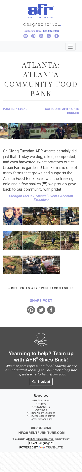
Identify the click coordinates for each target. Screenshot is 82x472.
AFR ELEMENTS (41, 406)
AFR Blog (41, 403)
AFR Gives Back (41, 400)
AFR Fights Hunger (70, 111)
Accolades (41, 409)
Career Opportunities (41, 419)
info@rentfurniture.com (41, 432)
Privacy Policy (62, 438)
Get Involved (41, 381)
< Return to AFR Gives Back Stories (41, 288)
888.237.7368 (51, 31)
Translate (54, 447)
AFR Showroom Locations (41, 412)
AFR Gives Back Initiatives (41, 415)
